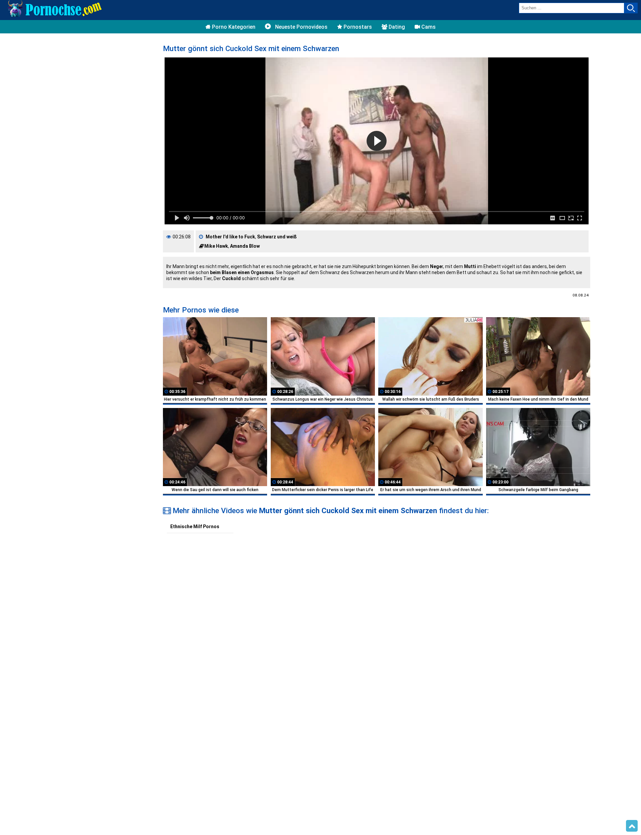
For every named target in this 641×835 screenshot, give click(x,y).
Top (632, 826)
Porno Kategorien (233, 27)
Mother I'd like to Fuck (230, 236)
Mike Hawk (216, 246)
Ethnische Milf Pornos (194, 526)
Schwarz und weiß (277, 236)
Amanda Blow (245, 246)
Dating (396, 27)
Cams (428, 27)
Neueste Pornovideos (301, 27)
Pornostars (357, 27)
